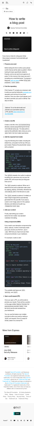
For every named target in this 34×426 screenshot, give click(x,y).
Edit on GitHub (9, 11)
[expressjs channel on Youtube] (14, 420)
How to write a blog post (17, 20)
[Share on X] (6, 33)
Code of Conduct (19, 394)
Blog (7, 8)
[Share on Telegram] (17, 33)
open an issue (15, 80)
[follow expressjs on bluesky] (27, 420)
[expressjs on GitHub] (11, 420)
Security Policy (21, 396)
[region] (18, 161)
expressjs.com (27, 92)
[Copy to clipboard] (29, 152)
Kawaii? (5, 420)
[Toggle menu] (3, 2)
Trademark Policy (23, 379)
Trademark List (6, 381)
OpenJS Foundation (15, 372)
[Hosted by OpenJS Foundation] (17, 407)
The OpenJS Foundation (11, 392)
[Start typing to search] (23, 2)
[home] (7, 2)
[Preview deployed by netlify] (17, 413)
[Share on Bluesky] (10, 33)
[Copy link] (27, 33)
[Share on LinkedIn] (13, 33)
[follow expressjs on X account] (17, 420)
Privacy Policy (11, 396)
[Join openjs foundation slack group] (21, 420)
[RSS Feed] (24, 33)
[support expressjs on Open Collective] (24, 420)
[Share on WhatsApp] (20, 33)
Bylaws (11, 394)
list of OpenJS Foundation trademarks (17, 383)
